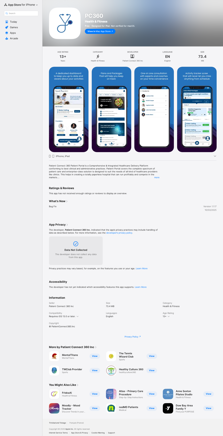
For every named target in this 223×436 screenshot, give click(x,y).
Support (111, 433)
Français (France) (77, 423)
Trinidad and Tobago (57, 423)
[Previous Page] (45, 109)
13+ (165, 316)
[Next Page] (219, 109)
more (156, 177)
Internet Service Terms (58, 433)
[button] (21, 21)
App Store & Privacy (79, 433)
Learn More (142, 268)
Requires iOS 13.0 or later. (62, 316)
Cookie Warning (98, 433)
